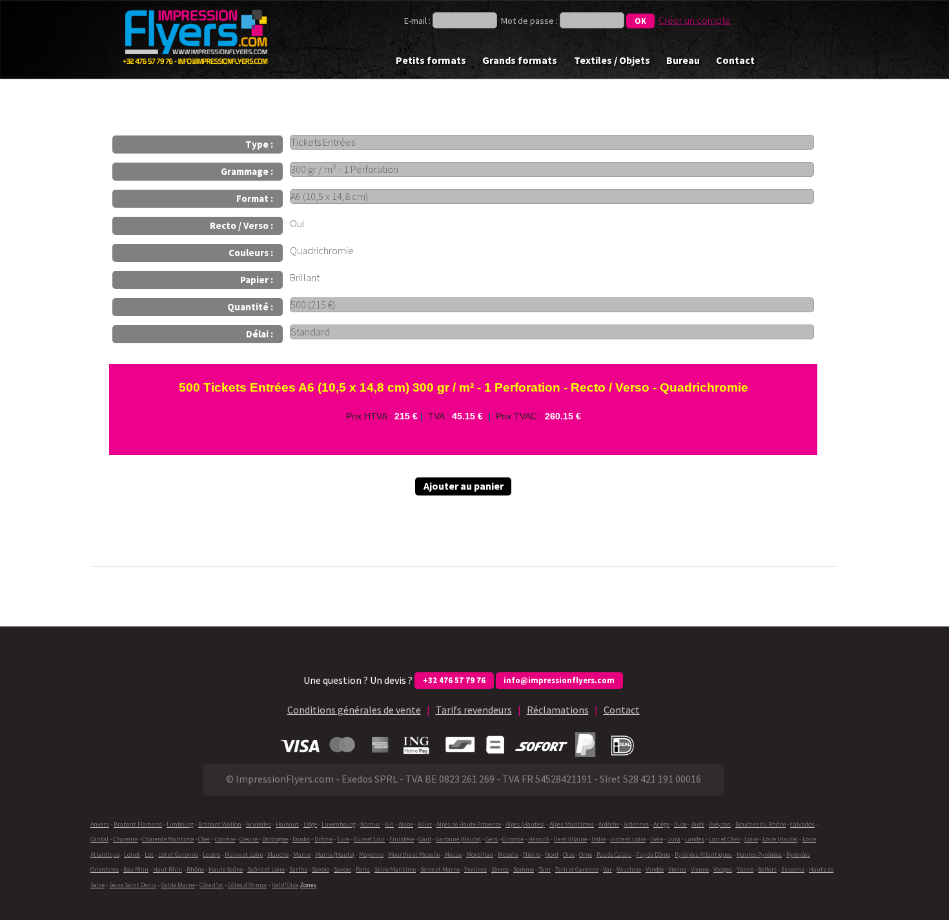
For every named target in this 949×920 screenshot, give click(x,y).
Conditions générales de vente (354, 709)
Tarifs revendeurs (474, 709)
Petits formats (431, 60)
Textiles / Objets (612, 60)
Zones (308, 885)
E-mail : (418, 20)
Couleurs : (251, 252)
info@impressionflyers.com (559, 680)
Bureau (683, 60)
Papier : (256, 280)
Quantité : (250, 307)
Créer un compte (694, 20)
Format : (254, 198)
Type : (259, 144)
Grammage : (247, 171)
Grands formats (519, 60)
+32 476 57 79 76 (454, 680)
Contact (735, 60)
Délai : (259, 334)
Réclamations (558, 709)
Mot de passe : (529, 20)
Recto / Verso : (241, 225)
